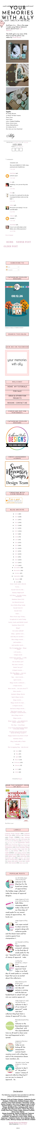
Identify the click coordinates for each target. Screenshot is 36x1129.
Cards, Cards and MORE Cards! (18, 622)
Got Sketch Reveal (18, 602)
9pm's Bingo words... (18, 697)
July (17, 582)
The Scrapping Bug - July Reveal (18, 747)
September (17, 576)
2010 (16, 559)
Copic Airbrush (25, 837)
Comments (9, 270)
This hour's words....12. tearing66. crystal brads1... (18, 712)
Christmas (27, 835)
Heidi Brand (17, 37)
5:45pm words (18, 655)
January (17, 765)
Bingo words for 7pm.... (18, 702)
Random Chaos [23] (18, 625)
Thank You (8, 850)
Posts (8, 267)
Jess (11, 182)
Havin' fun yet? (18, 667)
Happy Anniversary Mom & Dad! (18, 735)
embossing (23, 856)
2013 (16, 551)
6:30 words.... (18, 652)
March (17, 759)
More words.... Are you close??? (18, 688)
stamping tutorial (18, 861)
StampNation (8, 847)
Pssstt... (18, 744)
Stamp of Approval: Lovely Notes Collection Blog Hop (22, 900)
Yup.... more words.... (18, 677)
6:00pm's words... (18, 705)
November (17, 570)
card (6, 852)
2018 (16, 537)
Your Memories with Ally (18, 13)
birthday (16, 851)
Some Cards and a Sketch (18, 584)
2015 (16, 545)
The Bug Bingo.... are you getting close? (18, 673)
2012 (16, 554)
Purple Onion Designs (13, 844)
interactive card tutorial (23, 858)
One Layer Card (11, 842)
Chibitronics (18, 835)
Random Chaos (18, 738)
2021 (16, 528)
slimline (28, 859)
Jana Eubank (13, 224)
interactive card (9, 858)
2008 (16, 565)
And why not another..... (18, 636)
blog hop (25, 850)
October (17, 573)
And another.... (18, 642)
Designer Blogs (23, 1124)
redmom (12, 205)
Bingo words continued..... (18, 682)
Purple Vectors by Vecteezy (18, 1122)
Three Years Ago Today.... (18, 616)
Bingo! (18, 628)
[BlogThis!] (15, 145)
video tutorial (12, 863)
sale (22, 859)
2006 (16, 772)
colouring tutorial (25, 854)
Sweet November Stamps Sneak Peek (18, 849)
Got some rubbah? (18, 631)
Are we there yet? (18, 661)
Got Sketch (19, 146)
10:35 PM (12, 231)
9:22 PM (12, 212)
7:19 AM (12, 220)
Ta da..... (18, 587)
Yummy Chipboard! (18, 592)
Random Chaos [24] (18, 599)
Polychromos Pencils (23, 842)
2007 (16, 769)
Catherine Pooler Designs (12, 833)
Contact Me (21, 403)
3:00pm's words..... (18, 670)
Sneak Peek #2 (18, 608)
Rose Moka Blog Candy (18, 605)
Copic (11, 837)
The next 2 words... (18, 664)
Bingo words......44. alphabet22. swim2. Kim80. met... (18, 721)
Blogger (20, 778)
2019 (16, 534)
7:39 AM (12, 178)
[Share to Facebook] (19, 145)
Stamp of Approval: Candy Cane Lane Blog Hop (22, 1001)
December (17, 567)
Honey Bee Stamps (26, 840)
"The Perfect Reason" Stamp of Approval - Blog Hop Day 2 (22, 1064)
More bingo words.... (18, 639)
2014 (16, 548)
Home (9, 242)
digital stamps (12, 856)
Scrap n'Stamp (24, 845)
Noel (11, 192)
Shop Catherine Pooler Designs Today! (21, 982)
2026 (16, 514)
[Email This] (14, 145)
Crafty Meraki (8, 840)
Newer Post (23, 242)
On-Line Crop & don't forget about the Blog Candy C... (18, 732)
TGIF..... (18, 613)
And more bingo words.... (18, 708)
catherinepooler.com (10, 854)
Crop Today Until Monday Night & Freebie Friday (18, 728)
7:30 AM (12, 169)
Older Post (11, 246)
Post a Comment (9, 235)
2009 (16, 562)
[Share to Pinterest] (21, 145)
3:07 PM (12, 188)
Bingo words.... (18, 718)
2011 (16, 557)
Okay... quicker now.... (18, 633)
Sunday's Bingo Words (18, 694)
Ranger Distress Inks (24, 844)
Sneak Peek (18, 610)
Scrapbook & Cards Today (18, 619)
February (17, 762)
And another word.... (18, 645)
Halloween (16, 840)
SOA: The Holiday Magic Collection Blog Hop (21, 878)
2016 (16, 542)
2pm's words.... (18, 680)
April (17, 756)
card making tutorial (20, 853)
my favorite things (13, 859)
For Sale (17, 391)
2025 (16, 516)
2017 (16, 539)
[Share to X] (17, 145)
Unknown (12, 216)
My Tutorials (20, 387)
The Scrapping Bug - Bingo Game (18, 648)
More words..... (18, 691)
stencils (27, 861)
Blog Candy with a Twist (18, 741)
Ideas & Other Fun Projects (17, 397)
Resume (10, 403)
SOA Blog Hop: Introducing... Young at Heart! (21, 962)
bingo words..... (18, 700)
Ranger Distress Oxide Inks (11, 845)
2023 (16, 522)
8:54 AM (12, 201)
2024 (16, 519)
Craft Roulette (24, 839)
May (17, 754)
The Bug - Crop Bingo (18, 725)
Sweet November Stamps (23, 847)
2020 (16, 531)
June (17, 751)
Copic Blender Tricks (13, 839)
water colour (22, 863)
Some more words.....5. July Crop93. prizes (18, 658)
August (17, 579)
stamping (9, 861)
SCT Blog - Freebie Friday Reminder (18, 596)
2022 (16, 525)
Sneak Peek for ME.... (18, 589)
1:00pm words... (18, 685)
